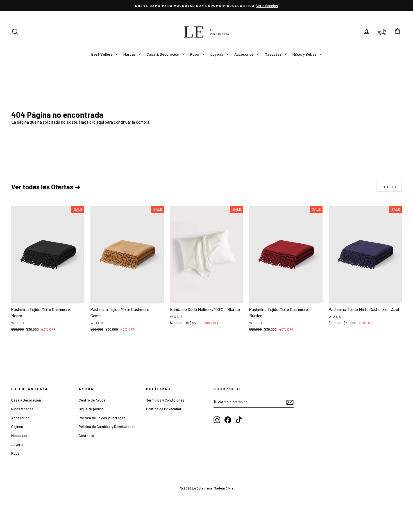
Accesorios (20, 418)
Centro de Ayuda (92, 400)
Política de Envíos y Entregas (102, 418)
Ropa (15, 453)
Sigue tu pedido (91, 409)
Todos (389, 187)
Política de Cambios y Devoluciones (107, 426)
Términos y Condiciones (165, 400)
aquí (100, 121)
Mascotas (19, 435)
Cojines (17, 426)
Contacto (86, 435)
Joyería (17, 444)
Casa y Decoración (26, 400)
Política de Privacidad (163, 409)
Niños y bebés (22, 409)
